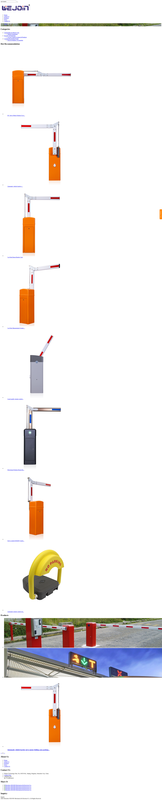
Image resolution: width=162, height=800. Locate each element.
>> (4, 753)
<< (1, 753)
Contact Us (7, 21)
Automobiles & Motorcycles (11, 32)
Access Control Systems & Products (17, 37)
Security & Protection (10, 35)
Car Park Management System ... (16, 328)
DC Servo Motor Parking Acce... (16, 115)
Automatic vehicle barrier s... (15, 186)
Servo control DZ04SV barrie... (15, 541)
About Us (6, 16)
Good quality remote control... (15, 399)
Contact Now (7, 775)
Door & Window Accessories (15, 40)
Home (5, 15)
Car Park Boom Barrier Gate (15, 257)
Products (6, 18)
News (5, 19)
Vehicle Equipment (12, 34)
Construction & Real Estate (11, 39)
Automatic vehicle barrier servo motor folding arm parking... (28, 750)
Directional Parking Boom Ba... (15, 470)
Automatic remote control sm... (15, 611)
